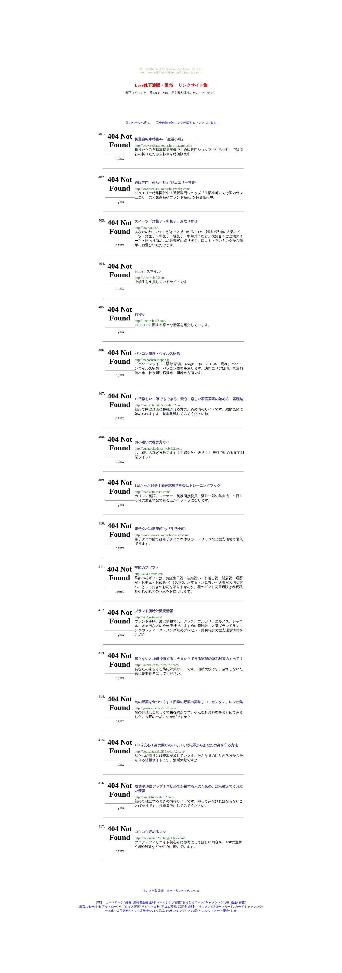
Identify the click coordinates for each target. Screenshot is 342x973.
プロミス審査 (131, 906)
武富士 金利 (186, 906)
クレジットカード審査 (214, 910)
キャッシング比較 (217, 902)
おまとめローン (193, 902)
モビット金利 (150, 906)
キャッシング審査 (169, 902)
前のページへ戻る (138, 123)
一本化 (109, 910)
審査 (242, 902)
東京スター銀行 (89, 906)
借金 (234, 902)
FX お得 (192, 910)
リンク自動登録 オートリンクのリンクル (171, 890)
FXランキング (175, 910)
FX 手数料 (122, 910)
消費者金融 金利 (144, 902)
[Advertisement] (171, 107)
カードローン (115, 902)
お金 (234, 910)
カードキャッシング (248, 906)
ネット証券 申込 (141, 910)
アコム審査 (168, 906)
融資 (128, 902)
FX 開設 (159, 910)
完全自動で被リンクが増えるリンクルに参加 (186, 123)
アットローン (111, 906)
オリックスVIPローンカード (214, 906)
